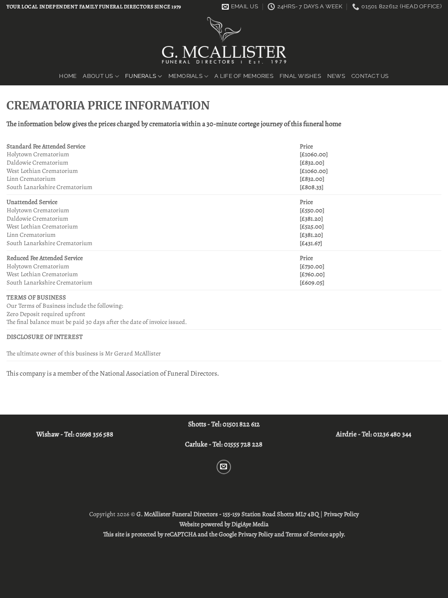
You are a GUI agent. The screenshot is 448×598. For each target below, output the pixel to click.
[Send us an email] (224, 467)
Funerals (140, 76)
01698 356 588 (94, 434)
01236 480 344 (392, 434)
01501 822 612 (241, 424)
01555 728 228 (243, 445)
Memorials (185, 76)
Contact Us (370, 76)
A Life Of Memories (243, 76)
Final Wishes (300, 76)
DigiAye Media (250, 524)
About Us (98, 76)
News (336, 76)
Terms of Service (307, 534)
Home (68, 76)
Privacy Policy (341, 514)
